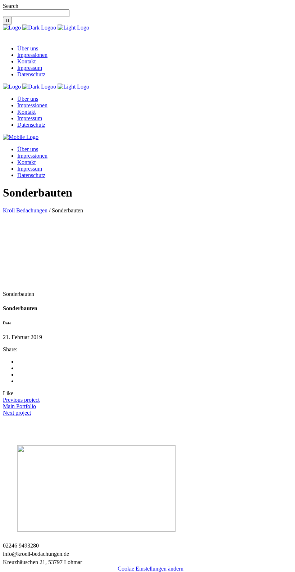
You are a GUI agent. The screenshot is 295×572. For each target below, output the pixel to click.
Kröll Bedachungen (25, 210)
